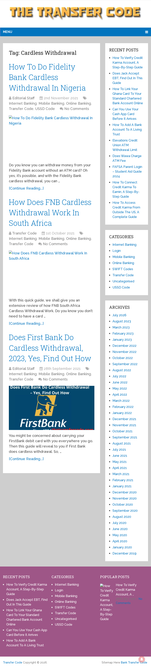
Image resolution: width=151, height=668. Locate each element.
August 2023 (121, 321)
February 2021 (122, 480)
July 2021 (119, 449)
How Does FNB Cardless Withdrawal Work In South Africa (50, 212)
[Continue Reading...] (26, 188)
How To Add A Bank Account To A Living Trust (127, 129)
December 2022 (124, 346)
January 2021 (122, 486)
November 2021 (124, 425)
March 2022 (121, 401)
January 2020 (122, 547)
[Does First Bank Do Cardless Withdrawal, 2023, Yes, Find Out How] (51, 408)
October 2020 (122, 504)
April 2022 (119, 394)
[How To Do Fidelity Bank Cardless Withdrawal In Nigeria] (51, 137)
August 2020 (121, 517)
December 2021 (124, 419)
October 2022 (122, 358)
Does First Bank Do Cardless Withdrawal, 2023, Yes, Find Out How (50, 347)
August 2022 (121, 370)
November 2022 (124, 352)
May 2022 (119, 388)
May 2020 (119, 535)
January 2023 (122, 339)
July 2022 (119, 376)
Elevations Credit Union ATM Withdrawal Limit (124, 145)
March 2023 (121, 327)
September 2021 (124, 437)
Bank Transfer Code (134, 662)
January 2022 (122, 413)
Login (116, 251)
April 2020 (119, 541)
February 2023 (123, 333)
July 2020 (119, 523)
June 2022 (119, 382)
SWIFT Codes (122, 269)
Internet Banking (23, 103)
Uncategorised (123, 281)
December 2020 (124, 492)
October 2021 (122, 431)
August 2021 (121, 443)
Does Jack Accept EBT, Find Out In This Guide (127, 78)
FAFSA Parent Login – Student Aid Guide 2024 (127, 171)
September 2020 (125, 511)
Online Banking (78, 103)
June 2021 (119, 456)
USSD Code (45, 109)
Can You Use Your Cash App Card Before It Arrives (125, 114)
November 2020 (124, 498)
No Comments (76, 109)
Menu (7, 32)
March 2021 (120, 474)
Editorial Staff (23, 98)
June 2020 (120, 529)
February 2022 (123, 407)
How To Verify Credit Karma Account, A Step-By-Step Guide (127, 62)
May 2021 (119, 462)
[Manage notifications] (142, 659)
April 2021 (119, 468)
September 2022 (124, 364)
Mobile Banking (51, 103)
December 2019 (124, 553)
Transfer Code (21, 109)
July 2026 (119, 315)
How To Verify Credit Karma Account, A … (126, 589)
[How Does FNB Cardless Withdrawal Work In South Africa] (51, 272)
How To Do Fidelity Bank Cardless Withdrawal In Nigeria (47, 77)
